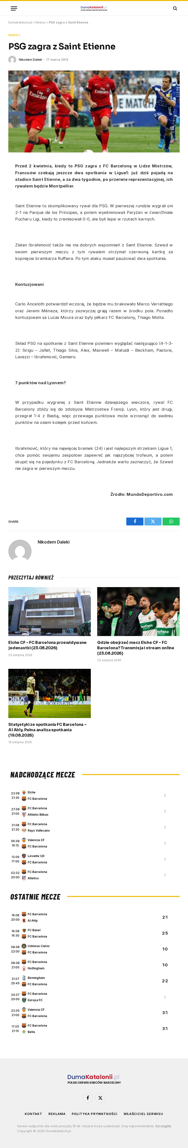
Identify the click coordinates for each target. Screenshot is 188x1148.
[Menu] (14, 8)
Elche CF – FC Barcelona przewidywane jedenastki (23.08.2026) (47, 645)
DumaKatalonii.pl (20, 22)
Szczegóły (163, 1126)
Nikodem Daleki (30, 59)
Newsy (40, 22)
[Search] (174, 8)
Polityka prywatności (95, 1114)
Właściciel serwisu (143, 1114)
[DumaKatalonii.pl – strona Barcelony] (94, 8)
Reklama (56, 1114)
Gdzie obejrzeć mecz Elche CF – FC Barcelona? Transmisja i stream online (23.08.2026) (135, 648)
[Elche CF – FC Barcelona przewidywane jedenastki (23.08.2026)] (49, 611)
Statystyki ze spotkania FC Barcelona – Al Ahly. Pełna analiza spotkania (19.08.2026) (47, 730)
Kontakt (33, 1114)
